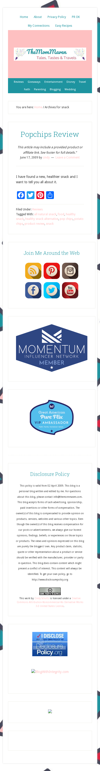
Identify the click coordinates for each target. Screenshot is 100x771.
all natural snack (45, 214)
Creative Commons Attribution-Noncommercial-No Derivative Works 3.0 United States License (50, 602)
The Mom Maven (50, 54)
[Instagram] (70, 279)
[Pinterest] (51, 279)
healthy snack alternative (41, 219)
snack (50, 223)
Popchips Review (50, 134)
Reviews (37, 209)
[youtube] (70, 298)
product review (34, 223)
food (61, 214)
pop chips (66, 219)
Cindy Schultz (41, 598)
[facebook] (33, 298)
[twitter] (51, 298)
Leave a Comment (68, 157)
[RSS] (33, 279)
